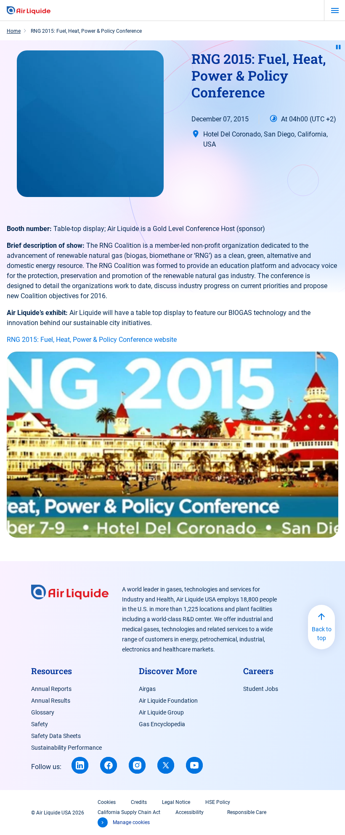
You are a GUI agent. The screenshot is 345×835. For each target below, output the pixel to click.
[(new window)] (80, 765)
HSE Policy (217, 802)
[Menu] (334, 10)
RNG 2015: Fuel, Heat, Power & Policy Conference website (92, 340)
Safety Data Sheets (56, 736)
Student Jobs (260, 688)
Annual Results (50, 700)
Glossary (42, 712)
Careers (258, 670)
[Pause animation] (338, 47)
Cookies (107, 802)
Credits (139, 802)
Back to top (322, 633)
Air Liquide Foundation (168, 700)
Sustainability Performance (66, 747)
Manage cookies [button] (131, 822)
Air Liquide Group (161, 712)
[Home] (28, 10)
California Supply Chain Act (129, 812)
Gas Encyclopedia (162, 724)
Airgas (147, 688)
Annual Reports (51, 688)
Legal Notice (176, 802)
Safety (39, 724)
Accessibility (189, 812)
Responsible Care (246, 812)
